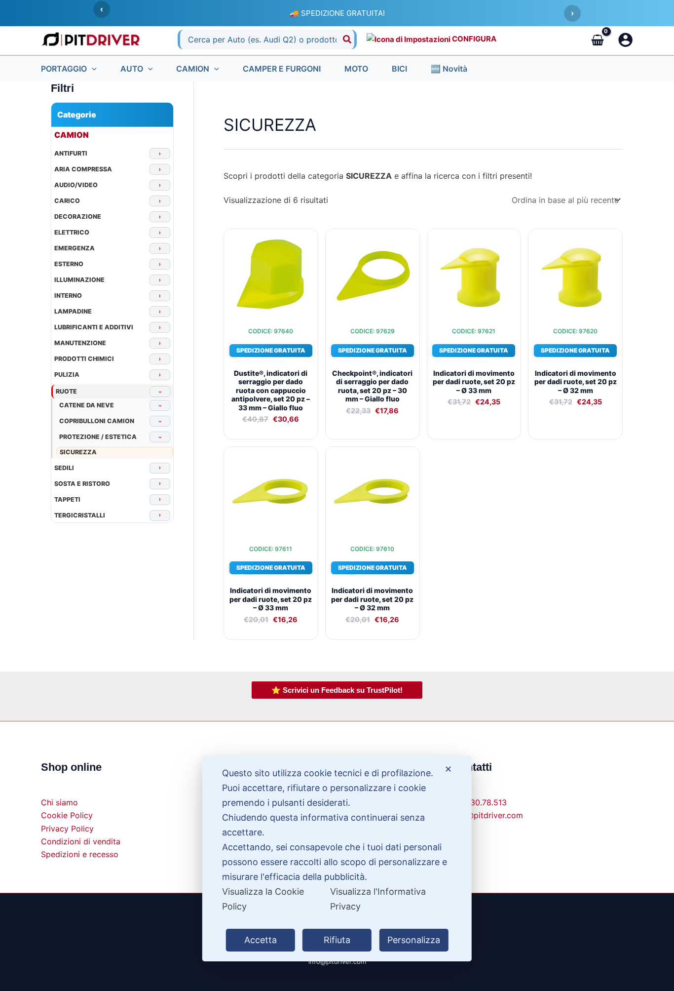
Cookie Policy (67, 815)
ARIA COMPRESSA (83, 169)
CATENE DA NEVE (86, 405)
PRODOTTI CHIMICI (84, 359)
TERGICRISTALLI (79, 515)
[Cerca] (347, 39)
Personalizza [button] (413, 940)
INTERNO (68, 296)
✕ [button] (448, 769)
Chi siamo (59, 802)
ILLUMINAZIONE (79, 280)
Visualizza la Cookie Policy (263, 899)
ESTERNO (68, 264)
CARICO (67, 201)
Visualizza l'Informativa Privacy (378, 899)
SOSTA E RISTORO (82, 483)
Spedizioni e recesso (79, 854)
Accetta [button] (260, 940)
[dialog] (337, 858)
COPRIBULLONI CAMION (96, 421)
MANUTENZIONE (80, 343)
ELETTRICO (71, 233)
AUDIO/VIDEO (76, 185)
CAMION (71, 135)
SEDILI (64, 468)
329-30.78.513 (479, 802)
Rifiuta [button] (337, 940)
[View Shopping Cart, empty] (597, 39)
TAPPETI (67, 499)
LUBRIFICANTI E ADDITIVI (93, 327)
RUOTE (66, 392)
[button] (92, 68)
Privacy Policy (67, 828)
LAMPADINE (73, 312)
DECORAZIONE (77, 217)
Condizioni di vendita (80, 841)
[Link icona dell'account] (625, 39)
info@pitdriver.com (487, 815)
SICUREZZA (78, 452)
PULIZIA (66, 375)
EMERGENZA (74, 248)
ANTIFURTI (70, 154)
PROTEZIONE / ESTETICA (98, 437)
